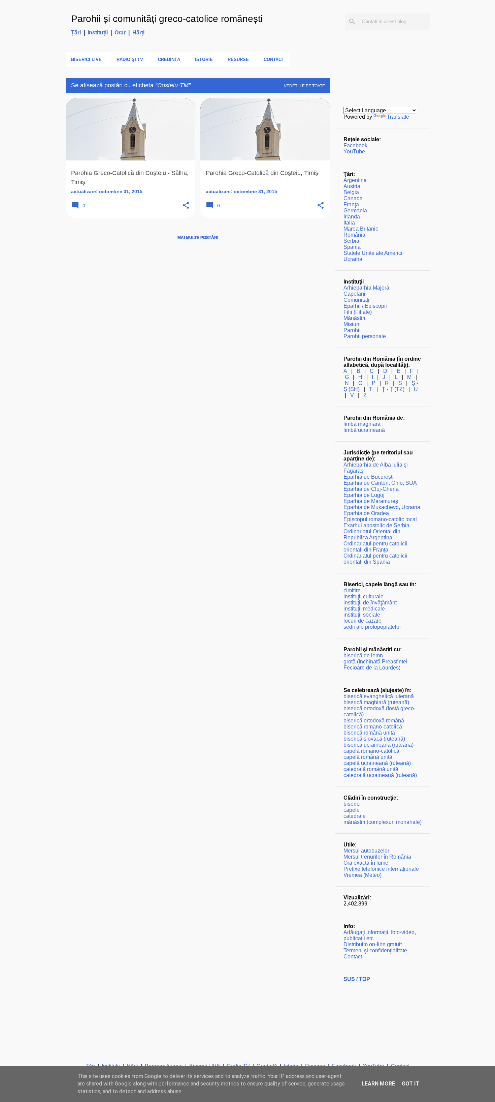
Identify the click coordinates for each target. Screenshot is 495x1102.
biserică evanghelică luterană (378, 696)
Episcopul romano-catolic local (380, 519)
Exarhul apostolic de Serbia (376, 525)
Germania (355, 210)
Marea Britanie (360, 229)
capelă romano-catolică (371, 751)
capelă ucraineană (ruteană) (377, 763)
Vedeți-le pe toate (304, 86)
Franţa (351, 204)
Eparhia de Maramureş (370, 501)
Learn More (378, 1083)
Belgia (351, 192)
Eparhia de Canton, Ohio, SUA (380, 483)
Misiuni (352, 324)
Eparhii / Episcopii (365, 306)
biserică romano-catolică (372, 726)
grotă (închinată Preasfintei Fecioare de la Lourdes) (375, 665)
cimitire (352, 590)
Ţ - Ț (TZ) (393, 389)
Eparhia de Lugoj (364, 495)
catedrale (354, 816)
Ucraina (352, 259)
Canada (353, 198)
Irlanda (351, 216)
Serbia (351, 241)
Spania (352, 247)
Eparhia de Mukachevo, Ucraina (381, 507)
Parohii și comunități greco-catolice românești (167, 18)
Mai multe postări (197, 237)
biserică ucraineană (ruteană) (378, 745)
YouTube (354, 151)
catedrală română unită (370, 769)
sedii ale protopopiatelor (372, 627)
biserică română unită (369, 733)
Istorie (204, 59)
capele (351, 810)
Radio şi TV (130, 59)
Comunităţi (356, 300)
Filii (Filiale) (357, 312)
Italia (349, 223)
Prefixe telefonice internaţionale (381, 869)
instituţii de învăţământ (370, 602)
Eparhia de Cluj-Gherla (371, 489)
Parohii (352, 330)
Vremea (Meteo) (362, 875)
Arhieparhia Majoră (366, 288)
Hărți (138, 32)
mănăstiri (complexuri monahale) (382, 822)
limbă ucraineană (364, 430)
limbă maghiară (362, 424)
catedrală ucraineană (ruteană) (380, 775)
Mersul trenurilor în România (377, 857)
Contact (274, 59)
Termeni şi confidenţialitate (375, 950)
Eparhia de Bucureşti (368, 477)
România (354, 235)
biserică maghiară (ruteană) (376, 702)
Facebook (355, 145)
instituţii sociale (361, 615)
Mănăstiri (354, 318)
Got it (410, 1083)
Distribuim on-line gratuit (372, 944)
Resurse (238, 59)
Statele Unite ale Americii (373, 253)
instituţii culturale (363, 596)
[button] (186, 205)
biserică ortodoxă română (373, 720)
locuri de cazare (362, 621)
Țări (76, 32)
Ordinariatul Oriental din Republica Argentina (371, 534)
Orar (120, 32)
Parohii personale (364, 336)
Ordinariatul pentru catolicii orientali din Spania (375, 559)
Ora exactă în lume (365, 863)
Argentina (355, 180)
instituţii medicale (364, 609)
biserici (352, 804)
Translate (398, 117)
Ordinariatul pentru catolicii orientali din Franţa (375, 547)
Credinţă (169, 59)
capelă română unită (367, 757)
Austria (351, 186)
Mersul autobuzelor (366, 851)
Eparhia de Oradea (366, 513)
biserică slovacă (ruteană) (374, 739)
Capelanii (355, 294)
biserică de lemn (363, 655)
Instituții (98, 32)
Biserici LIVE (86, 59)
